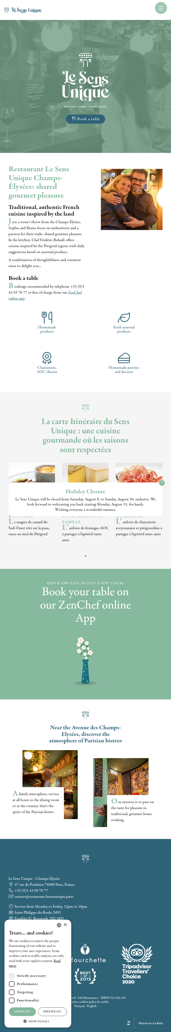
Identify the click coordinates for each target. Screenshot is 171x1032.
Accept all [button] (22, 1011)
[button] (38, 1021)
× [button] (65, 925)
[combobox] (59, 925)
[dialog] (37, 974)
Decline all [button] (52, 1011)
